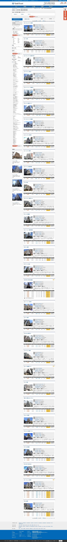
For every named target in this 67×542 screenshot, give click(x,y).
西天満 (40, 303)
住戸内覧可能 (15, 129)
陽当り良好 (15, 65)
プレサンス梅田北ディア (28, 103)
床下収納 (14, 112)
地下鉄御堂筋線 (37, 74)
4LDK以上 (14, 43)
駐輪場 (14, 95)
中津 (40, 74)
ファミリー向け (15, 85)
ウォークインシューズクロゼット (17, 115)
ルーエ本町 (26, 38)
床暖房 (14, 111)
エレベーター (15, 93)
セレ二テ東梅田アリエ (27, 366)
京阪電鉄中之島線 (37, 267)
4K (13, 42)
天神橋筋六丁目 (41, 468)
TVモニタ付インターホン (17, 122)
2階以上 (14, 132)
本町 (29, 14)
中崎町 (40, 75)
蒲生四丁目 (42, 528)
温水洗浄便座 (15, 106)
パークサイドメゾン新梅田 (28, 119)
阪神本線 (36, 252)
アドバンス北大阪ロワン (16, 188)
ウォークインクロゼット (16, 113)
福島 (39, 250)
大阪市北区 (38, 57)
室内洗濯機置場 (15, 86)
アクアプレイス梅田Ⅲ (27, 71)
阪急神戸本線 (36, 90)
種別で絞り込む (17, 21)
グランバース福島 (15, 160)
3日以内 (14, 57)
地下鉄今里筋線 (48, 526)
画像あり (14, 60)
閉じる (60, 540)
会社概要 (13, 532)
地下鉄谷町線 (36, 75)
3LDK (18, 41)
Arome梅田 (26, 501)
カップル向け (15, 83)
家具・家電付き (15, 97)
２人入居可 (15, 71)
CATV (14, 118)
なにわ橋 (41, 337)
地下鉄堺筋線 (36, 505)
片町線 (51, 526)
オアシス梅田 (26, 317)
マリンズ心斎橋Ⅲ (27, 214)
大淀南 (40, 281)
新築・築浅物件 (22, 531)
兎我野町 (41, 152)
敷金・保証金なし (15, 31)
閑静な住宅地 (15, 66)
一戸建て (14, 27)
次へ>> (52, 518)
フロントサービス (16, 127)
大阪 (39, 91)
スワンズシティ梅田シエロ (28, 198)
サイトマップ (14, 536)
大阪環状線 (36, 91)
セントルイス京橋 (15, 174)
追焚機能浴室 (15, 104)
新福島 (38, 268)
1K (18, 38)
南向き (14, 136)
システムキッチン (16, 101)
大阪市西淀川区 (21, 523)
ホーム (13, 531)
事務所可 (14, 70)
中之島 (41, 267)
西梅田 (15, 14)
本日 (18, 56)
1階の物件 (15, 133)
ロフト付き (15, 88)
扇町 (39, 505)
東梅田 (40, 338)
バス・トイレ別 (15, 103)
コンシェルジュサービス (16, 130)
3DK (13, 41)
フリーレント (15, 77)
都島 (34, 528)
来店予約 (28, 531)
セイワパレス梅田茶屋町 (28, 166)
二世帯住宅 (15, 76)
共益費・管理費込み (15, 33)
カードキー (15, 78)
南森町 (40, 138)
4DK (18, 42)
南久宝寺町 (41, 384)
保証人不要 (15, 69)
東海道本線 (36, 108)
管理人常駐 (15, 74)
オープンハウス (15, 79)
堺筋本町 (40, 217)
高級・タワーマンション (23, 536)
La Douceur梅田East (27, 333)
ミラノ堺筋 (26, 382)
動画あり (19, 60)
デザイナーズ (15, 67)
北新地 (38, 371)
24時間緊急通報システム (16, 124)
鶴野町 (40, 168)
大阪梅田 (40, 76)
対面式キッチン (15, 102)
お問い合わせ (29, 532)
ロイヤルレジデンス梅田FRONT (29, 55)
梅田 (40, 170)
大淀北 (40, 105)
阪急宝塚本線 (36, 186)
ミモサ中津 (26, 182)
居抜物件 (14, 141)
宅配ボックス (15, 123)
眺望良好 (14, 75)
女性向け (14, 84)
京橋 (19, 528)
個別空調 (14, 142)
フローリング (15, 87)
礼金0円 (21, 532)
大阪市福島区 (38, 319)
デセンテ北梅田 (26, 415)
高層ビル (14, 139)
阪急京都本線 (36, 76)
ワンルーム (14, 38)
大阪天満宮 (27, 528)
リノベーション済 (16, 68)
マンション (17, 26)
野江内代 (37, 528)
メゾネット (15, 89)
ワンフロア (15, 138)
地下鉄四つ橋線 (37, 269)
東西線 (36, 268)
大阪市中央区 (38, 40)
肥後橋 (22, 14)
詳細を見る (48, 50)
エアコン (14, 110)
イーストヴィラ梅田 (27, 150)
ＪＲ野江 (21, 528)
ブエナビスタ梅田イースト (28, 431)
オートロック (15, 121)
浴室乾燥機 (15, 105)
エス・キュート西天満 (27, 301)
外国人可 (14, 80)
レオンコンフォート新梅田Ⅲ (28, 87)
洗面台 (14, 107)
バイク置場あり (15, 96)
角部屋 (14, 137)
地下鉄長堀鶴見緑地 (37, 219)
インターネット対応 (16, 120)
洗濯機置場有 (15, 98)
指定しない (14, 56)
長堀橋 (42, 219)
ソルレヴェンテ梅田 (27, 350)
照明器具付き (15, 94)
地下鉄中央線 (36, 217)
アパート (14, 26)
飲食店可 (14, 140)
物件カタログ (14, 537)
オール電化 (15, 92)
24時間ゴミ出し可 (16, 128)
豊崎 (40, 57)
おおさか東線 (36, 123)
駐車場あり (15, 131)
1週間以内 (19, 57)
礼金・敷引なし (15, 32)
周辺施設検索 (29, 536)
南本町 (41, 40)
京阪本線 (24, 526)
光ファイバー (15, 119)
